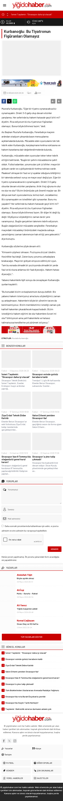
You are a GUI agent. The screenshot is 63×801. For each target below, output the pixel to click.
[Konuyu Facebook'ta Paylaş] (4, 101)
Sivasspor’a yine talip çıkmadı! (43, 458)
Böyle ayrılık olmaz (25, 578)
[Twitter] (9, 741)
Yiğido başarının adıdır (27, 608)
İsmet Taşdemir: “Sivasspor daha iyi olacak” (31, 14)
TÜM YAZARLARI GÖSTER (31, 637)
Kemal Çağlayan (25, 620)
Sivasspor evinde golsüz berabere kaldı (45, 375)
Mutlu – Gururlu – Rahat (27, 593)
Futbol (4, 371)
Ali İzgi (20, 590)
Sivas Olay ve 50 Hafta (27, 624)
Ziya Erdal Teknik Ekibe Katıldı (14, 416)
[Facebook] (4, 741)
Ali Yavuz (22, 605)
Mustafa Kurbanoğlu (20, 338)
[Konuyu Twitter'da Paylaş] (9, 101)
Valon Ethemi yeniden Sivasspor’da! (43, 416)
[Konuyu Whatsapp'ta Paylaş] (15, 101)
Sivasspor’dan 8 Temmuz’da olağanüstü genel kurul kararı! (16, 459)
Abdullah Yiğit (24, 574)
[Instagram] (15, 741)
